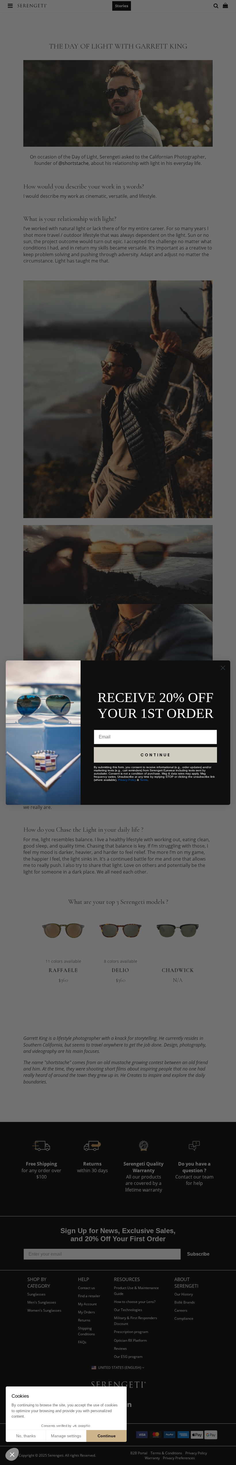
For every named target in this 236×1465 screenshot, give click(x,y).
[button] (12, 1454)
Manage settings (66, 1436)
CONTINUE (155, 755)
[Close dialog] (223, 668)
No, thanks (26, 1436)
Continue (107, 1436)
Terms (144, 779)
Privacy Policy (127, 779)
